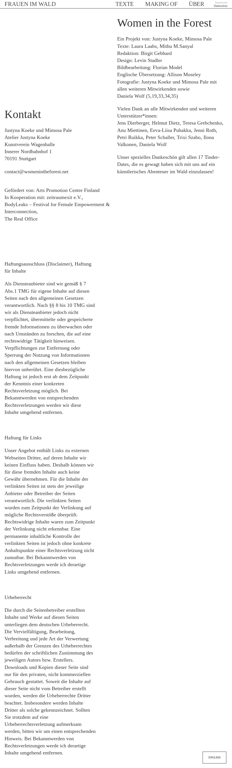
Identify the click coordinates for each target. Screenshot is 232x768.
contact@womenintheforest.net (36, 171)
